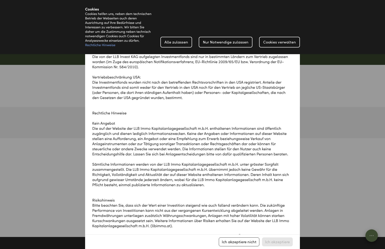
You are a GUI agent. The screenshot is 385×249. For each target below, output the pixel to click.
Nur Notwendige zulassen (225, 42)
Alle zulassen (176, 42)
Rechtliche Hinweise (100, 45)
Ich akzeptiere (277, 242)
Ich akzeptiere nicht (239, 242)
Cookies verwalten (279, 42)
